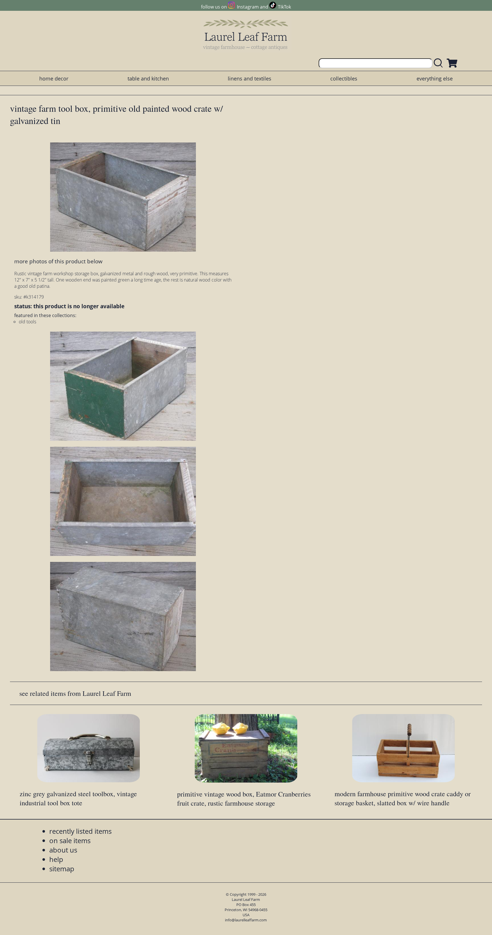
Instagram (248, 7)
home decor (53, 78)
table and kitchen (148, 78)
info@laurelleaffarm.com (246, 919)
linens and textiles (249, 78)
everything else (435, 78)
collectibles (343, 78)
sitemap (61, 868)
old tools (27, 321)
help (56, 859)
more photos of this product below (58, 261)
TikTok (284, 7)
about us (63, 850)
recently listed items (80, 831)
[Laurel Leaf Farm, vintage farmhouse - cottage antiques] (246, 34)
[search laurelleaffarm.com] (439, 63)
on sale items (70, 840)
